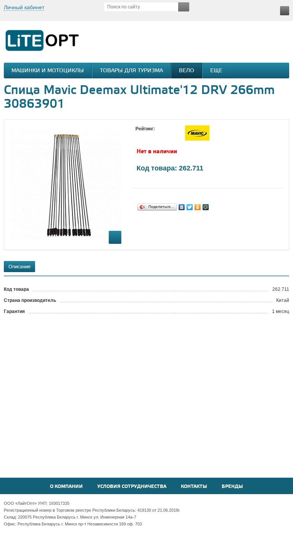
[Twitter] (190, 207)
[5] (170, 136)
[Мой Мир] (206, 207)
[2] (147, 136)
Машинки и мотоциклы (47, 71)
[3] (154, 136)
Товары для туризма (131, 71)
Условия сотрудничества (131, 487)
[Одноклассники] (198, 207)
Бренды (232, 487)
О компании (66, 487)
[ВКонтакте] (182, 207)
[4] (162, 136)
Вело (186, 71)
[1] (139, 136)
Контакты (194, 487)
